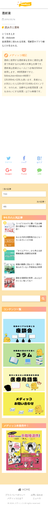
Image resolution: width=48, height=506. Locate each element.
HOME (25, 489)
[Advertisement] (24, 123)
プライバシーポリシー (15, 495)
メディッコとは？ (15, 498)
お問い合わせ (37, 495)
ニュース (37, 498)
